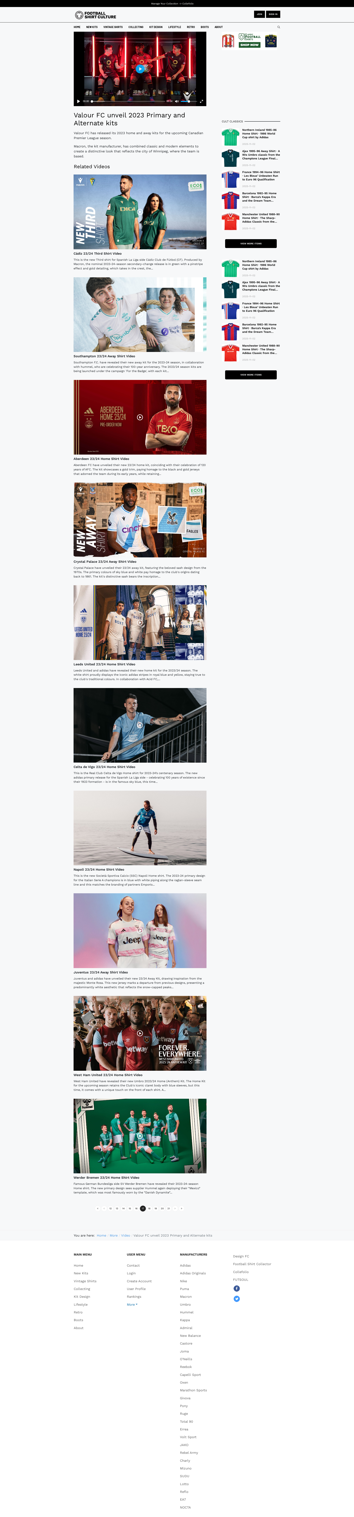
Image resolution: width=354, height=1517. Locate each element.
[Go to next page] (175, 1208)
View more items (251, 243)
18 (149, 1208)
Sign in (273, 14)
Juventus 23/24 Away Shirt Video (101, 972)
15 (130, 1208)
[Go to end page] (182, 1208)
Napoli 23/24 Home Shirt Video (99, 869)
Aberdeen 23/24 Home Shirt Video (101, 459)
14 (123, 1208)
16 (136, 1208)
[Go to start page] (98, 1208)
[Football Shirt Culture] (95, 15)
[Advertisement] (251, 85)
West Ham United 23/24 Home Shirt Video (108, 1075)
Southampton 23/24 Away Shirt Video (104, 356)
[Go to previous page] (104, 1208)
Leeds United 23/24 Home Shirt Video (104, 664)
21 (168, 1208)
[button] (139, 1304)
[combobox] (278, 27)
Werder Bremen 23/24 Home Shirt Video (106, 1177)
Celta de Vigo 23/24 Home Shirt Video (104, 767)
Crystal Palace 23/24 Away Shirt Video (105, 561)
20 (162, 1208)
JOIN (259, 14)
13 (117, 1208)
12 (110, 1208)
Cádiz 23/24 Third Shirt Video (98, 253)
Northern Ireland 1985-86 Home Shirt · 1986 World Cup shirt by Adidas (259, 133)
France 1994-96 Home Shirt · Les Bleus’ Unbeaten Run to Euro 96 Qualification (261, 175)
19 (156, 1208)
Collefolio (188, 3)
